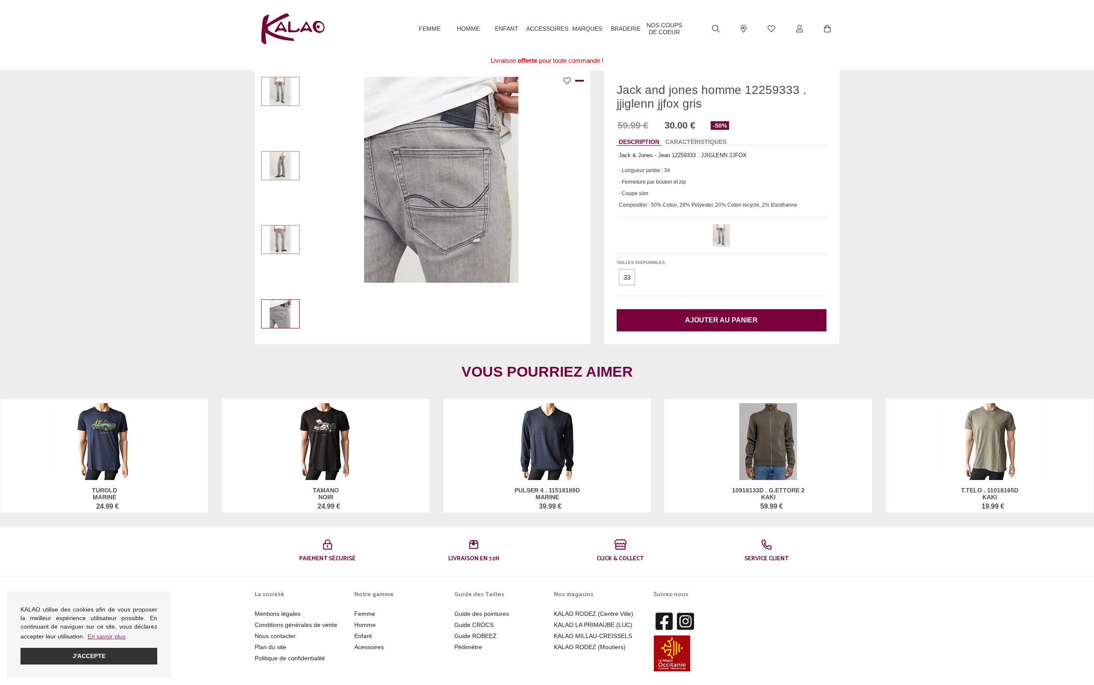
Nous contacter (275, 635)
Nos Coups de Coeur (664, 28)
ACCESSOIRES (547, 28)
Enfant (506, 28)
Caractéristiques (695, 141)
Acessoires (369, 647)
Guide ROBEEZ (475, 635)
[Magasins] (744, 28)
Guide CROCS (474, 624)
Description (639, 141)
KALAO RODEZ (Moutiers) (590, 647)
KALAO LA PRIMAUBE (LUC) (593, 624)
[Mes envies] (771, 28)
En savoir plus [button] (107, 636)
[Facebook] (664, 621)
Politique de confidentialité (290, 658)
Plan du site (270, 647)
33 (626, 277)
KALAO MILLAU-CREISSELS (593, 635)
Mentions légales (277, 613)
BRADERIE (626, 28)
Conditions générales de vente (296, 624)
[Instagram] (685, 621)
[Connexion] (799, 28)
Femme (430, 28)
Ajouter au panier (721, 320)
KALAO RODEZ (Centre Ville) (593, 613)
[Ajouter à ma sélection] (569, 81)
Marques (587, 28)
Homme (468, 28)
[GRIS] (721, 235)
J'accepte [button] (89, 656)
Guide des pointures (481, 613)
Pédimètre (468, 647)
